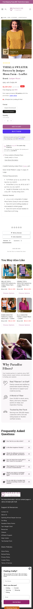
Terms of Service (6, 563)
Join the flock (17, 602)
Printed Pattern (9, 111)
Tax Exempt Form (6, 541)
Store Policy (5, 551)
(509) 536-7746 (12, 502)
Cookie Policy (5, 560)
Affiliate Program (6, 535)
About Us (4, 514)
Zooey (25, 166)
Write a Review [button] (17, 233)
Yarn (8, 17)
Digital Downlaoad (11, 108)
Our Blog (4, 520)
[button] (2, 9)
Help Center (5, 538)
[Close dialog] (29, 568)
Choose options (8, 293)
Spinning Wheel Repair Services (11, 517)
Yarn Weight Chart (7, 526)
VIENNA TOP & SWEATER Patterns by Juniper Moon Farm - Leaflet (24, 284)
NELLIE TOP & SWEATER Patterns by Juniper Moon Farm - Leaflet (8, 284)
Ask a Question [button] (17, 237)
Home (4, 17)
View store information (11, 160)
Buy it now (16, 131)
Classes (3, 532)
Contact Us (4, 511)
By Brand (14, 17)
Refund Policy (5, 554)
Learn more (13, 95)
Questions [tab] (17, 240)
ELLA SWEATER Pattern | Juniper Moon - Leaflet (24, 316)
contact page (24, 499)
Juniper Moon (22, 17)
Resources (4, 529)
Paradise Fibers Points (8, 523)
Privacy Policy (5, 557)
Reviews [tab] (5, 240)
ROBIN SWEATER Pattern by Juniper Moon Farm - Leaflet (7, 316)
